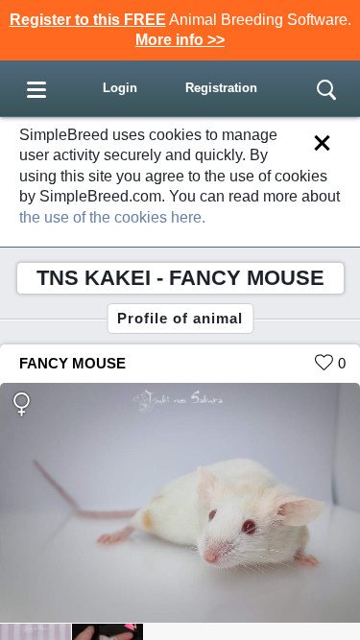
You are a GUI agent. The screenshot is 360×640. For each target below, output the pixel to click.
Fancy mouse (72, 363)
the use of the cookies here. (112, 217)
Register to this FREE (88, 20)
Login (120, 88)
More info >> (180, 40)
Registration (221, 88)
